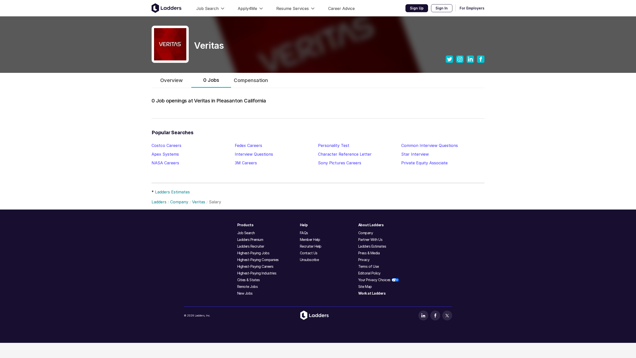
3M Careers (246, 162)
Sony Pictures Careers (339, 162)
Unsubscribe (309, 260)
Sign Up (417, 8)
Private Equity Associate (424, 162)
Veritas (198, 201)
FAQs (304, 233)
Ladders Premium (250, 239)
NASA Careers (165, 162)
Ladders (159, 201)
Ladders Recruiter (250, 246)
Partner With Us (370, 239)
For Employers (472, 8)
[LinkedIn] (423, 315)
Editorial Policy (369, 273)
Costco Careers (166, 145)
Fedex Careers (248, 145)
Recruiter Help (310, 246)
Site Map (365, 286)
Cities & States (248, 280)
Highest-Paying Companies (258, 260)
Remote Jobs (247, 286)
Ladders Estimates (172, 191)
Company (179, 201)
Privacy (364, 260)
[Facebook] (435, 315)
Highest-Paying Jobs (253, 253)
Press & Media (369, 253)
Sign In (442, 8)
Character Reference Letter (345, 154)
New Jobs (245, 293)
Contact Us (309, 253)
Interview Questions (254, 154)
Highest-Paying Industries (257, 273)
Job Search (246, 233)
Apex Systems (165, 154)
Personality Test (333, 145)
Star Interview (415, 154)
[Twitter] (447, 315)
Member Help (310, 239)
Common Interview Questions (429, 145)
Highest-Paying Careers (255, 266)
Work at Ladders (372, 293)
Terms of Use (368, 266)
